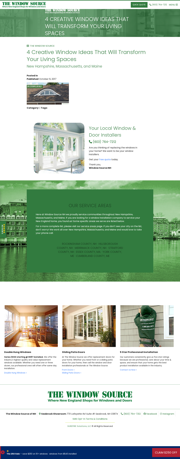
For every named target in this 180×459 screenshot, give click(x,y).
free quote (105, 159)
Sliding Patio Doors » (71, 372)
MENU (172, 4)
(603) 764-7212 (104, 142)
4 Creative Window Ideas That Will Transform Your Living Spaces (87, 26)
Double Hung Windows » (15, 372)
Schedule (90, 261)
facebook (151, 413)
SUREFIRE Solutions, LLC (79, 426)
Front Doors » (68, 370)
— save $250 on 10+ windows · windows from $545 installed (41, 454)
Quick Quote (139, 4)
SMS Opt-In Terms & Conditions (90, 419)
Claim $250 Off (166, 452)
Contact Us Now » (128, 370)
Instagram (168, 413)
